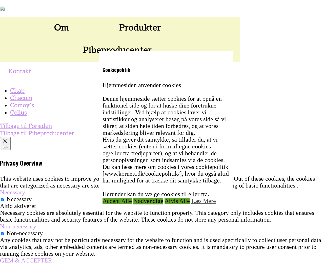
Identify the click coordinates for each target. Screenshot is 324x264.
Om (61, 27)
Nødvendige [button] (148, 200)
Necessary (19, 199)
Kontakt (20, 71)
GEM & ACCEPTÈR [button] (26, 260)
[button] (64, 28)
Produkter (140, 27)
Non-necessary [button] (18, 226)
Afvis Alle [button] (177, 200)
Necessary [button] (12, 192)
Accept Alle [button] (117, 200)
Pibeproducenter (117, 50)
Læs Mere (203, 200)
